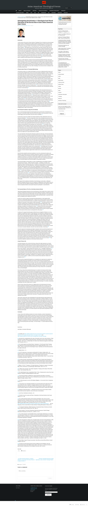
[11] (18, 380)
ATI (48, 12)
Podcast (66, 12)
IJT (38, 12)
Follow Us (62, 113)
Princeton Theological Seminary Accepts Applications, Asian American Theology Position (45, 459)
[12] (18, 383)
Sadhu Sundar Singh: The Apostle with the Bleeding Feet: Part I (64, 49)
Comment (50, 478)
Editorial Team (61, 84)
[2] (18, 338)
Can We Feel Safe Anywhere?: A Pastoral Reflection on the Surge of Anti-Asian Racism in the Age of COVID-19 (26, 459)
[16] (18, 398)
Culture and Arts (20, 12)
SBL (35, 12)
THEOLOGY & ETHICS (43, 10)
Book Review (60, 80)
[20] (18, 419)
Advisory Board (61, 74)
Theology (60, 96)
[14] (18, 393)
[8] (18, 368)
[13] (18, 389)
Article (59, 76)
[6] (18, 359)
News (27, 12)
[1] (18, 333)
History (34, 10)
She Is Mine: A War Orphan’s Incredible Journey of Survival (63, 52)
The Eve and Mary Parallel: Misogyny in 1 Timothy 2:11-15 (63, 31)
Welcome (60, 98)
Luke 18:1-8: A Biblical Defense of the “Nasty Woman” (64, 34)
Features (54, 12)
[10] (18, 375)
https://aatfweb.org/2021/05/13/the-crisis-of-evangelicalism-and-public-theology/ (32, 336)
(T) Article (23, 16)
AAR (31, 12)
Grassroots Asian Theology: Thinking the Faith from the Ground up (64, 59)
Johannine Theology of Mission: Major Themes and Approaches (64, 37)
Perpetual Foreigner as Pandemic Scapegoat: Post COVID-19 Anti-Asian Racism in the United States (64, 55)
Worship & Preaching (62, 100)
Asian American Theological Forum (44, 6)
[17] (18, 407)
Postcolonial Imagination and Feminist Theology (63, 46)
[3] (18, 344)
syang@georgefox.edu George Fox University (34, 488)
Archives (60, 12)
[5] (18, 352)
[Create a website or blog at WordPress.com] (15, 500)
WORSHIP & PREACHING (54, 10)
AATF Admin (21, 25)
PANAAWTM (43, 12)
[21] (18, 440)
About (20, 10)
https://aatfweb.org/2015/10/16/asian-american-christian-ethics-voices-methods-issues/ (33, 403)
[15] (18, 395)
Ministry (63, 10)
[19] (18, 413)
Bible (59, 78)
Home (19, 16)
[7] (18, 365)
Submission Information (62, 94)
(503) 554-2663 (33, 489)
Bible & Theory (27, 10)
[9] (18, 372)
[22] (18, 443)
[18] (18, 410)
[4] (18, 350)
